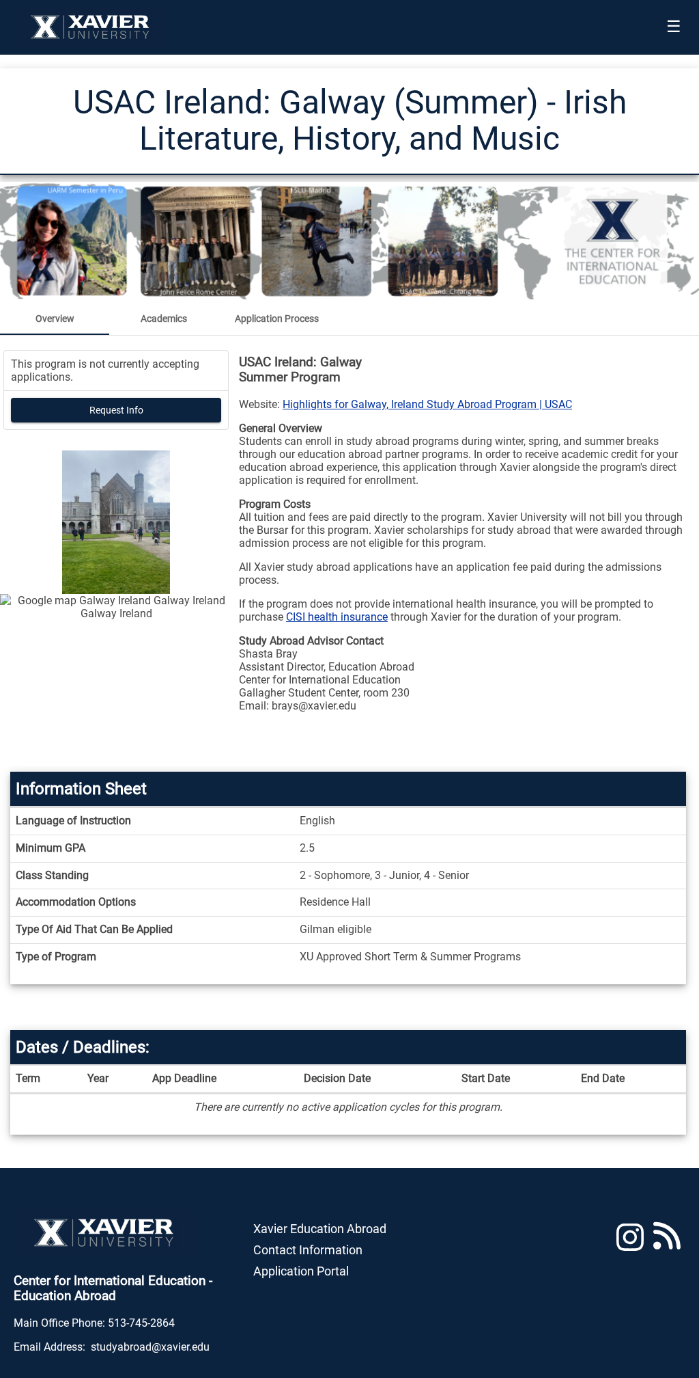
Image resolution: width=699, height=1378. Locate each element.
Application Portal (301, 1271)
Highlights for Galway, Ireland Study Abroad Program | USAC (427, 404)
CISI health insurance (337, 616)
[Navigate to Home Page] (90, 27)
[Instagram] (630, 1243)
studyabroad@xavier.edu (150, 1346)
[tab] (54, 318)
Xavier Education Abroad (319, 1228)
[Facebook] (667, 1243)
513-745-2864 (141, 1322)
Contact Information (307, 1250)
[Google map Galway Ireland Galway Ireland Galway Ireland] (116, 680)
